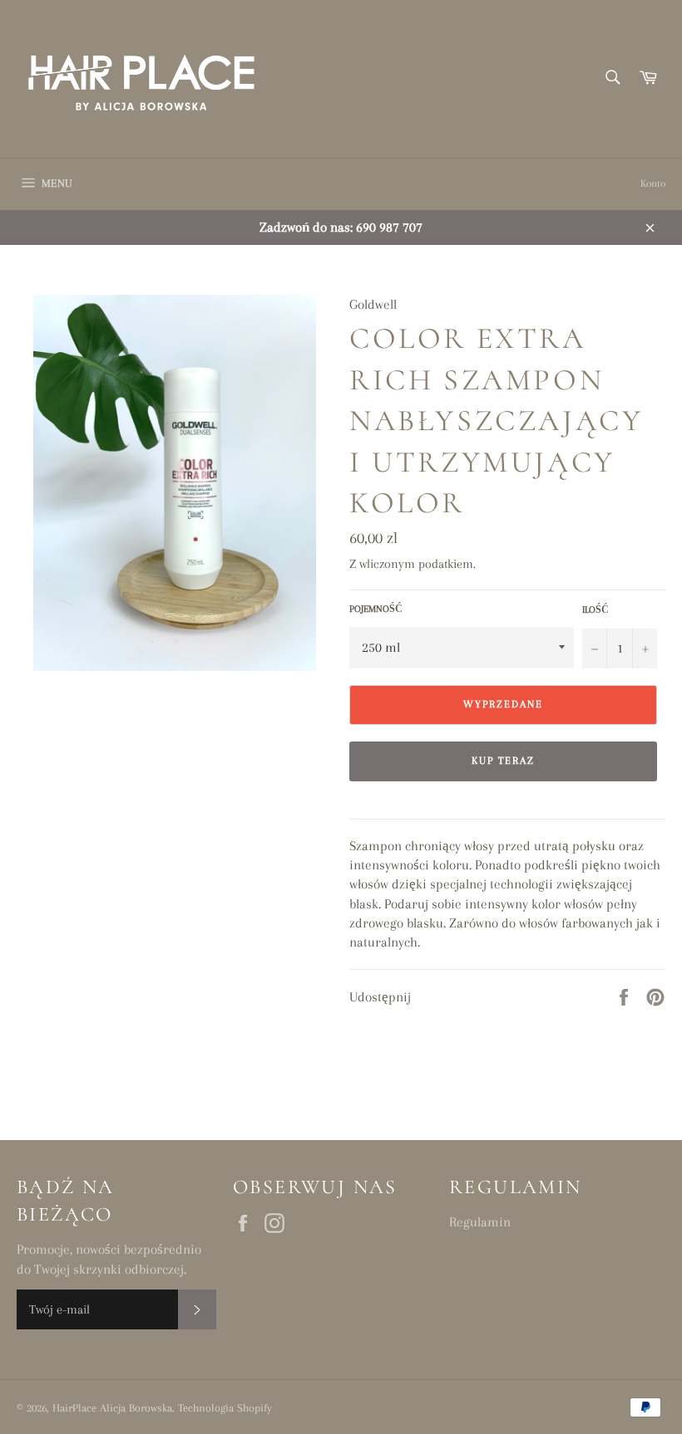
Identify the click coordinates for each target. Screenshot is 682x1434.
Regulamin (480, 1222)
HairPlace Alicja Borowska (112, 1408)
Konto (652, 183)
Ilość (595, 609)
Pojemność (376, 609)
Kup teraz (504, 760)
